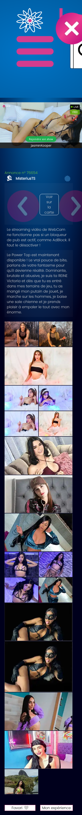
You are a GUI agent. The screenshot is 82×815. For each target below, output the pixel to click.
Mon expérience (56, 807)
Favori (17, 807)
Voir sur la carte (49, 204)
